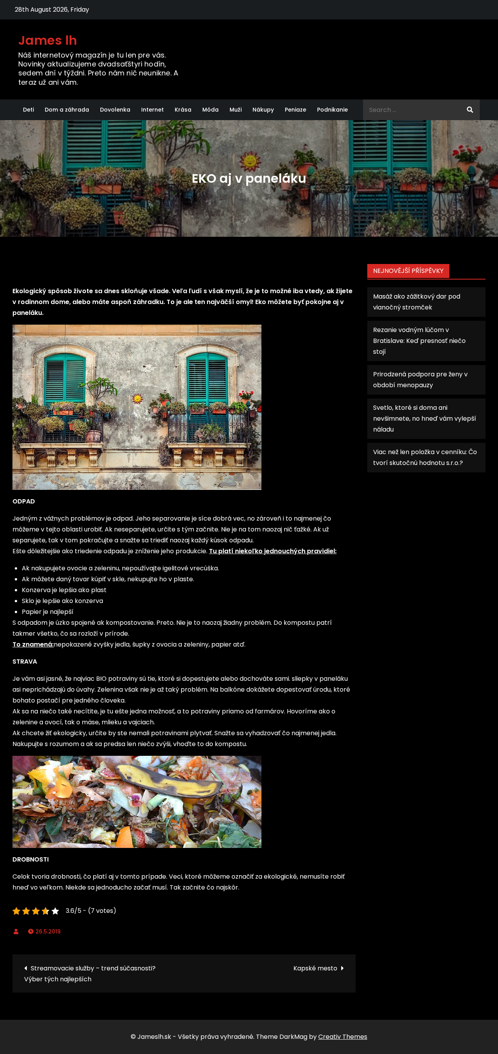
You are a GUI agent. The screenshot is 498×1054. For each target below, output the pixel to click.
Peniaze (295, 110)
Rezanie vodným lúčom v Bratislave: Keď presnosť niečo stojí (419, 340)
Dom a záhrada (67, 110)
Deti (28, 110)
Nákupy (263, 110)
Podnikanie (332, 110)
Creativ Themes (342, 1036)
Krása (183, 110)
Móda (210, 110)
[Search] (470, 110)
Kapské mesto (315, 968)
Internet (152, 110)
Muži (236, 110)
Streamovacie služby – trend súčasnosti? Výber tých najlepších (90, 974)
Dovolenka (115, 110)
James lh (47, 40)
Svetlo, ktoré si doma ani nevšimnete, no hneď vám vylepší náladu (424, 418)
